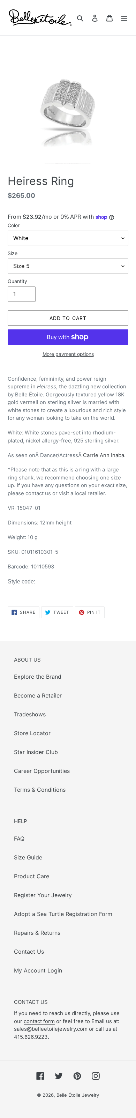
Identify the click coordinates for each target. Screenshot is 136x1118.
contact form (39, 1021)
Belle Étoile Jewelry (77, 1095)
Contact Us (29, 951)
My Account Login (38, 970)
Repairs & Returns (37, 932)
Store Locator (32, 733)
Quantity (17, 281)
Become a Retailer (38, 695)
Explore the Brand (37, 676)
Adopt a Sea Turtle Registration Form (63, 913)
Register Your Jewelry (43, 895)
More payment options (68, 354)
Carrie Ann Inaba (103, 455)
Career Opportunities (42, 770)
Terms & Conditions (40, 789)
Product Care (31, 876)
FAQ (19, 838)
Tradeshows (30, 714)
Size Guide (28, 857)
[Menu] (124, 17)
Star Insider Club (36, 751)
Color (14, 225)
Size (12, 253)
